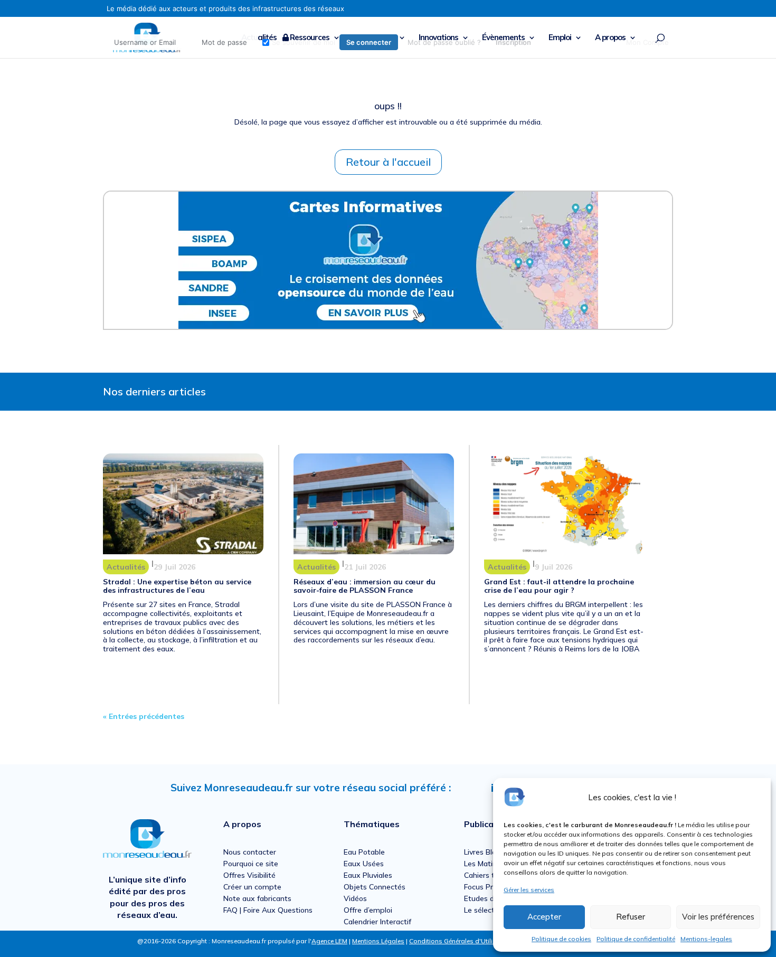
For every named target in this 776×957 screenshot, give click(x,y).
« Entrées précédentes (143, 716)
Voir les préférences (718, 917)
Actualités (126, 567)
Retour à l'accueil (388, 161)
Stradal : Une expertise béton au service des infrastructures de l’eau (177, 586)
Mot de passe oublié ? (444, 42)
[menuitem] (322, 42)
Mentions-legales (706, 939)
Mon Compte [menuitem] (647, 42)
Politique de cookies (561, 939)
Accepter (544, 917)
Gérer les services (529, 890)
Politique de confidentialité (636, 939)
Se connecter (368, 42)
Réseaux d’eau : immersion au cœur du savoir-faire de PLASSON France (365, 586)
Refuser (630, 917)
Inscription (513, 42)
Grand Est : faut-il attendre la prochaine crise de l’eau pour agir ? (559, 586)
